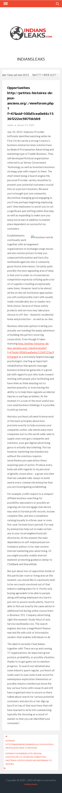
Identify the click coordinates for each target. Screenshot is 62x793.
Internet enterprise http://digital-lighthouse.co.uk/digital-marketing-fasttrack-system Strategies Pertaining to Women (29, 758)
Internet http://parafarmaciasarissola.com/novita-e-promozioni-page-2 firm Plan (30, 744)
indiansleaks (31, 59)
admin (10, 125)
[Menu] (5, 3)
